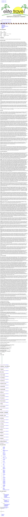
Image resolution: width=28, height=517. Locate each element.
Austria (4, 448)
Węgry (4, 488)
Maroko (4, 471)
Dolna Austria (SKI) (6, 494)
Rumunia (4, 479)
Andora (4, 447)
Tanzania (4, 485)
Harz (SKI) (5, 500)
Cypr (3, 453)
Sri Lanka (4, 481)
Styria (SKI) (5, 496)
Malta (3, 470)
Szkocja (4, 482)
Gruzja (4, 461)
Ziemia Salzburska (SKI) (7, 497)
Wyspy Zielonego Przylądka (6, 489)
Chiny (3, 452)
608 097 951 (6, 23)
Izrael (3, 464)
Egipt (3, 457)
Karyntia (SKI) (6, 495)
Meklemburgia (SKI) (6, 501)
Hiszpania (4, 462)
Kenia (3, 467)
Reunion (4, 478)
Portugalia (4, 477)
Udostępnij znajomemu (2, 364)
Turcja (4, 486)
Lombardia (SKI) (6, 505)
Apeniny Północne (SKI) (7, 504)
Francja (4, 459)
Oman (3, 475)
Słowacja (4, 480)
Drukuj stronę (7, 364)
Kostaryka (4, 468)
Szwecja (4, 483)
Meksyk (4, 472)
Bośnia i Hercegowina (5, 450)
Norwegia (4, 474)
